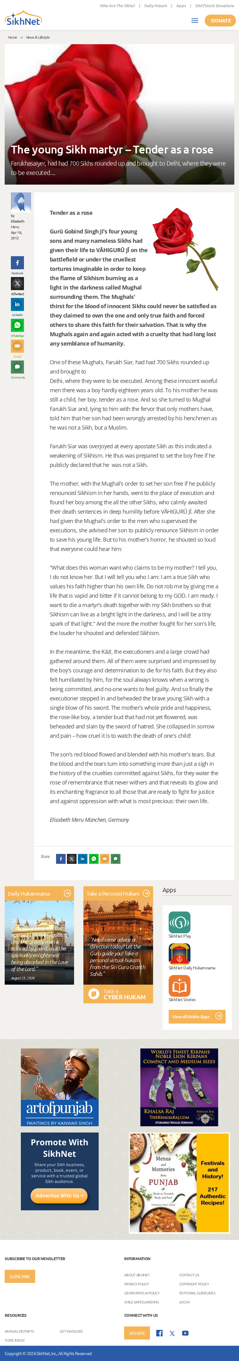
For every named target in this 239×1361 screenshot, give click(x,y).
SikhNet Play (180, 936)
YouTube (185, 1333)
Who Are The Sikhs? (117, 5)
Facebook (17, 273)
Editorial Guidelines (197, 1292)
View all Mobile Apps (190, 1017)
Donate (221, 20)
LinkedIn (17, 314)
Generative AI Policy (141, 1292)
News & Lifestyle (37, 37)
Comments (17, 377)
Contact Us (189, 1274)
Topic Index (15, 1340)
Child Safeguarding (141, 1301)
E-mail (17, 356)
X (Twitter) (17, 293)
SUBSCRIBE (20, 1276)
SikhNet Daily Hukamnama (192, 967)
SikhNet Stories (182, 999)
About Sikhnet (137, 1274)
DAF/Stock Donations (214, 5)
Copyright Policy (194, 1283)
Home (12, 37)
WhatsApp (17, 335)
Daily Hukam (155, 5)
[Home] (23, 18)
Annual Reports (19, 1331)
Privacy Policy (136, 1283)
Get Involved (71, 1331)
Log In (184, 1301)
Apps (181, 5)
